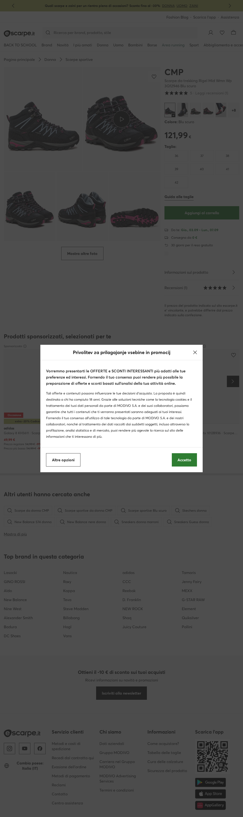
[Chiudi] (195, 352)
